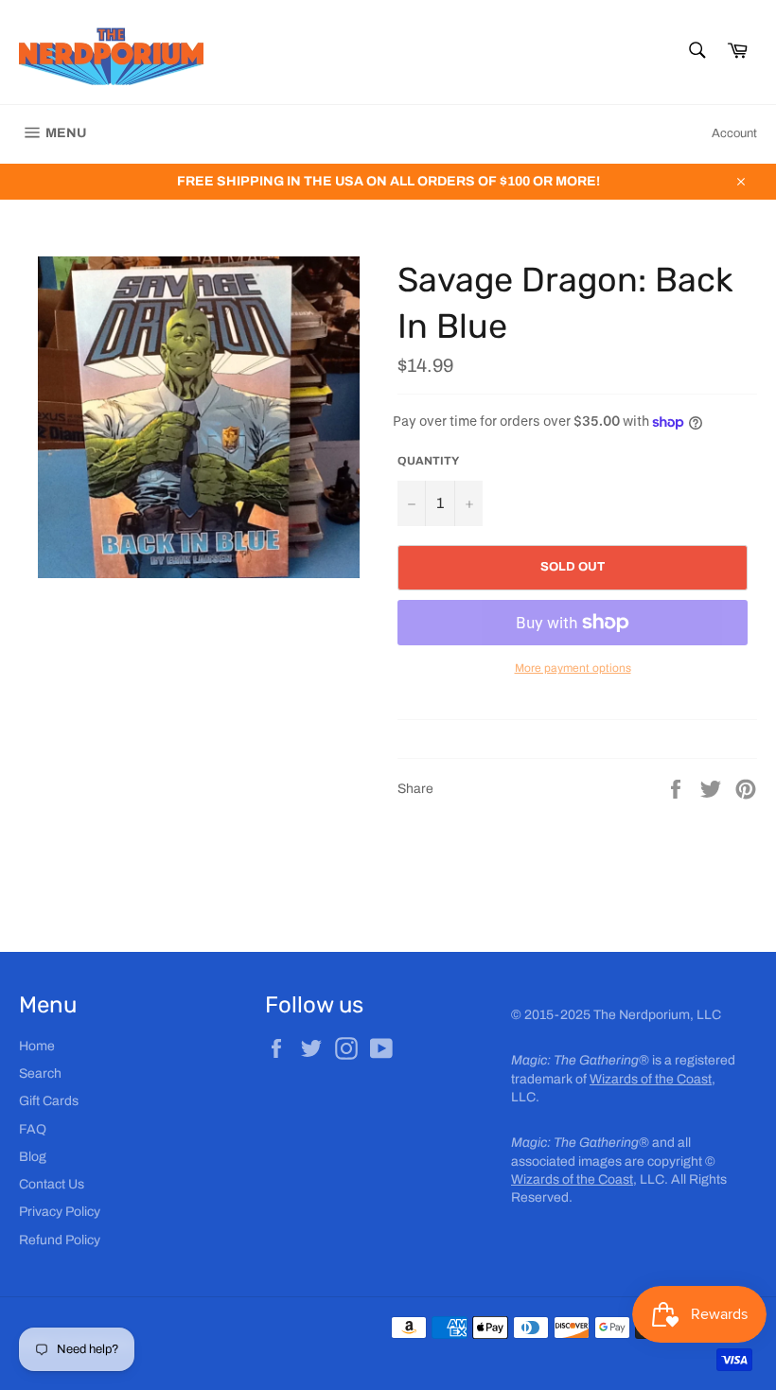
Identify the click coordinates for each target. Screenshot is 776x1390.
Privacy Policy (59, 1212)
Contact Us (51, 1184)
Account (734, 133)
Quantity (428, 460)
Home (37, 1046)
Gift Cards (49, 1101)
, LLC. (589, 1179)
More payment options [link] (573, 668)
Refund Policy (59, 1240)
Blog (32, 1157)
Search (40, 1073)
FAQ (32, 1129)
